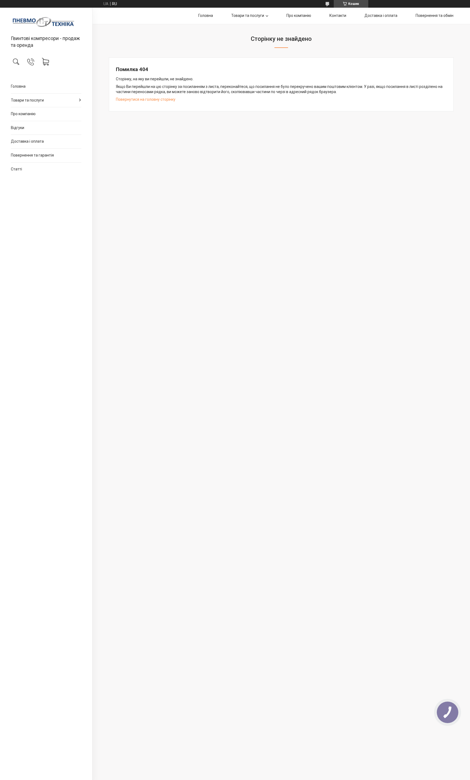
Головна (18, 86)
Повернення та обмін (434, 15)
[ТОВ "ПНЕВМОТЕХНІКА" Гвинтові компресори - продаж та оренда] (46, 22)
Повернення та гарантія (32, 155)
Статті (16, 169)
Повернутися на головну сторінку (145, 99)
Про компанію (23, 114)
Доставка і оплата (27, 141)
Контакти (337, 15)
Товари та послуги (27, 100)
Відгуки (17, 128)
